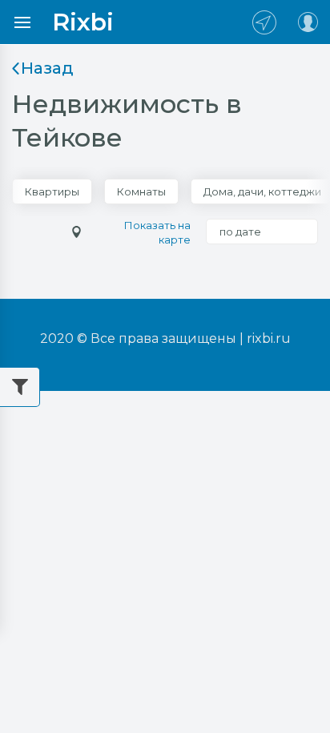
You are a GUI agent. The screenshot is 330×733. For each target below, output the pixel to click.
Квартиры (52, 191)
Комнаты (141, 191)
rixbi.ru (269, 338)
